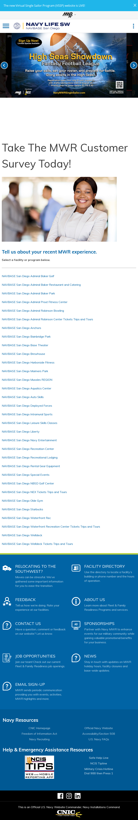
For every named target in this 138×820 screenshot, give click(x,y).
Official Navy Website (98, 728)
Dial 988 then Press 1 (98, 773)
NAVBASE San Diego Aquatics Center (26, 388)
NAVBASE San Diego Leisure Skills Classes (29, 423)
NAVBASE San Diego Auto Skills (23, 397)
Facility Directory (104, 566)
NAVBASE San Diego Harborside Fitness (28, 362)
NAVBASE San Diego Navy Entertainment (29, 440)
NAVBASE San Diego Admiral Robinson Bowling (33, 310)
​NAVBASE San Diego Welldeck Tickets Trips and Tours (37, 544)
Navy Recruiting (39, 739)
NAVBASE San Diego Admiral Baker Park (28, 293)
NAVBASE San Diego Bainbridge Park (26, 336)
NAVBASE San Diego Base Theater (25, 345)
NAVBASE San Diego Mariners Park (25, 371)
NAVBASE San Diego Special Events (25, 474)
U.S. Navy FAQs (98, 739)
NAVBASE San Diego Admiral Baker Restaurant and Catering (41, 284)
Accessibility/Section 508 (98, 733)
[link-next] (133, 65)
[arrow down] (69, 15)
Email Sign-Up (30, 684)
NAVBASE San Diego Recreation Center (28, 449)
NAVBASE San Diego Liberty (21, 431)
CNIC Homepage (39, 728)
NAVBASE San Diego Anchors (21, 328)
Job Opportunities (35, 656)
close (135, 5)
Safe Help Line (98, 758)
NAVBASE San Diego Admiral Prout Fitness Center (34, 302)
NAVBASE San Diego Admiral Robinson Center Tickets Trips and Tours (47, 319)
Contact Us (28, 623)
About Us (94, 599)
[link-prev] (4, 65)
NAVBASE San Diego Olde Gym (22, 500)
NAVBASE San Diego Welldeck (22, 535)
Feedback (25, 599)
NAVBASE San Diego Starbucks (22, 509)
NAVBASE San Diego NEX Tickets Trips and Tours (34, 492)
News (90, 656)
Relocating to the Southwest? (35, 569)
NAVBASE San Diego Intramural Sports (27, 414)
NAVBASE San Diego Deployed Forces (27, 405)
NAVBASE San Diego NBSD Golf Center (28, 483)
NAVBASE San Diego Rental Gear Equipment (31, 466)
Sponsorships (99, 623)
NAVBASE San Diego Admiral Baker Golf (28, 276)
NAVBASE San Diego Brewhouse (23, 354)
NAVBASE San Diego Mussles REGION (27, 379)
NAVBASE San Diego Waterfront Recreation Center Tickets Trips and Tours (51, 526)
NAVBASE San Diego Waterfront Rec (26, 518)
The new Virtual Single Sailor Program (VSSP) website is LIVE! (44, 6)
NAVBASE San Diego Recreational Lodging (30, 457)
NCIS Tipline (98, 763)
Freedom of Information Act (39, 733)
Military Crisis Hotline (98, 769)
